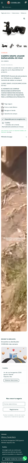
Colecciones (15, 13)
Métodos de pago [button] (6, 137)
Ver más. (9, 132)
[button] (25, 2)
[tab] (12, 125)
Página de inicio (5, 13)
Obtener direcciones (11, 380)
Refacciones (24, 13)
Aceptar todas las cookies (14, 459)
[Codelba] (13, 2)
